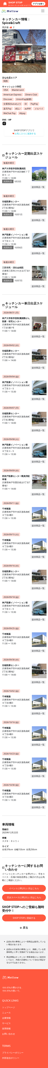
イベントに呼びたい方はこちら (24, 888)
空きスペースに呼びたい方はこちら (24, 897)
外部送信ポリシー (10, 1057)
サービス (6, 1023)
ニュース (6, 1012)
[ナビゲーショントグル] (42, 10)
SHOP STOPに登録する (24, 917)
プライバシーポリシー (12, 1052)
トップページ (8, 1007)
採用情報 (6, 1028)
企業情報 (6, 1017)
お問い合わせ (8, 1033)
